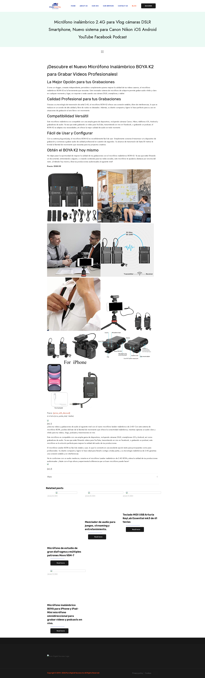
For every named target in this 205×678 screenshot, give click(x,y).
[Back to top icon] (155, 673)
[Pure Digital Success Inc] (55, 6)
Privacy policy (137, 673)
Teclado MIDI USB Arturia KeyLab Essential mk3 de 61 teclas (140, 518)
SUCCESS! (148, 6)
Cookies (148, 673)
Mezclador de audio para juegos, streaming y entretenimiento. (100, 526)
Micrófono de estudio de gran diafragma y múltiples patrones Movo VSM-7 (64, 552)
